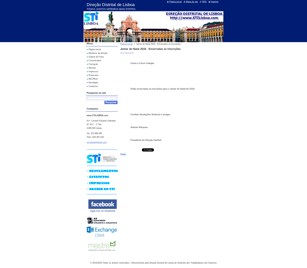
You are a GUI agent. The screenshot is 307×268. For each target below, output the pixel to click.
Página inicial (126, 44)
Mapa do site (192, 1)
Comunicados (95, 60)
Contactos (93, 86)
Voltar (123, 154)
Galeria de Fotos (96, 57)
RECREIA (93, 79)
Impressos (93, 71)
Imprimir (214, 1)
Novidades (93, 82)
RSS (204, 1)
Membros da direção (98, 53)
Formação (93, 64)
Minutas (92, 68)
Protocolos (93, 75)
